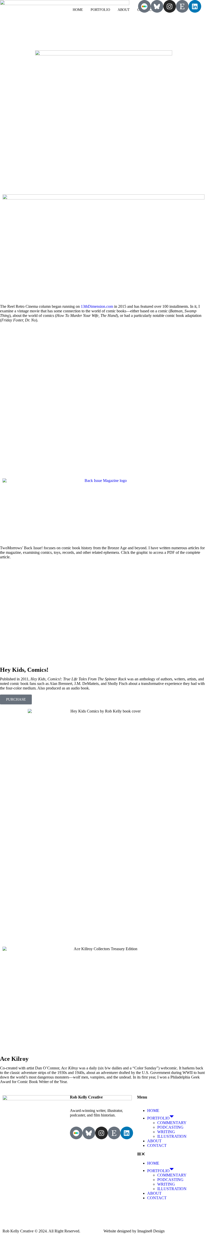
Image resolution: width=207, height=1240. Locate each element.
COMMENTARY (172, 1123)
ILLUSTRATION (172, 1136)
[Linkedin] (195, 6)
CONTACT (157, 1145)
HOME (78, 10)
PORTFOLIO (100, 10)
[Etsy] (182, 6)
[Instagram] (169, 6)
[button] (170, 1154)
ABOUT (124, 10)
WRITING (166, 1132)
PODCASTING (170, 1127)
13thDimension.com (97, 306)
